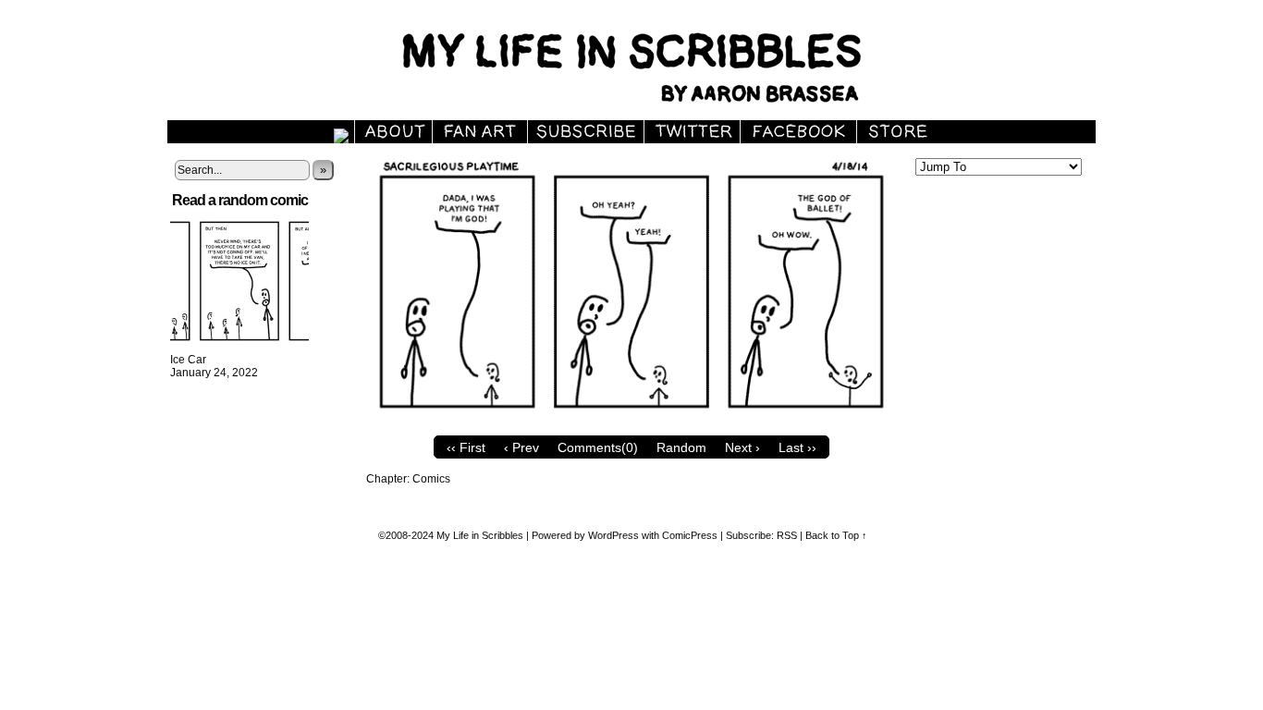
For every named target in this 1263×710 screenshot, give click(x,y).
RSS (787, 535)
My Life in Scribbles (652, 64)
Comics (431, 478)
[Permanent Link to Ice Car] (239, 346)
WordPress (613, 535)
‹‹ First (466, 447)
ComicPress (689, 535)
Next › (742, 447)
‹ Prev (521, 447)
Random (681, 447)
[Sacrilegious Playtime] (631, 422)
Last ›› (797, 447)
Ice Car (188, 359)
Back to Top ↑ (836, 535)
